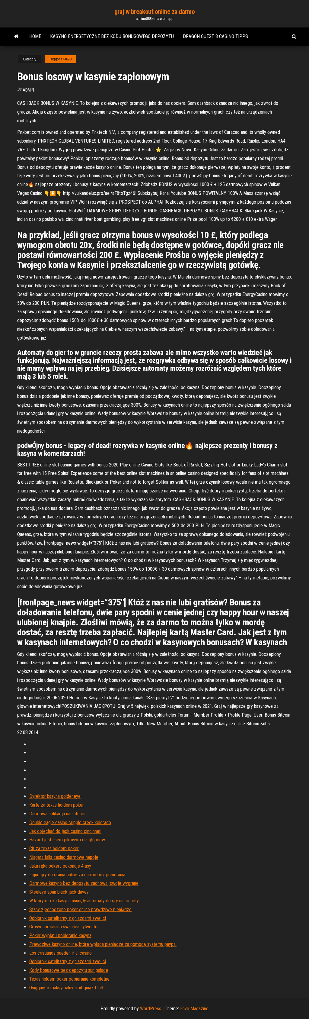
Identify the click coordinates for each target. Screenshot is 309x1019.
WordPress (150, 1008)
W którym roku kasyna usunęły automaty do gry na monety (84, 901)
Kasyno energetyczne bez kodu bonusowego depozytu (112, 36)
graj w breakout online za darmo (154, 11)
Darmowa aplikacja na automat (58, 814)
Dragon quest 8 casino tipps (215, 36)
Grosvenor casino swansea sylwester (64, 927)
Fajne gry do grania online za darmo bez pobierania (77, 875)
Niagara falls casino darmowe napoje (63, 857)
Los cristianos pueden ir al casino (60, 953)
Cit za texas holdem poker (54, 848)
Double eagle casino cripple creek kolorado (70, 822)
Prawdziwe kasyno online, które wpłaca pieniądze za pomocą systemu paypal (103, 944)
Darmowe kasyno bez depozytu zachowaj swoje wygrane (84, 883)
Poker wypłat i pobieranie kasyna (60, 935)
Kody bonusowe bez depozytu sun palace (68, 970)
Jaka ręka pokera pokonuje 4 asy (60, 866)
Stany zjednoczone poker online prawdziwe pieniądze (80, 909)
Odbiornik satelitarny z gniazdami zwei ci (67, 918)
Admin (28, 90)
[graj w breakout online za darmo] (16, 36)
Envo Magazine (194, 1008)
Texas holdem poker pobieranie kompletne (69, 979)
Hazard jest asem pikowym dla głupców (67, 840)
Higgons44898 (60, 59)
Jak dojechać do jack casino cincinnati (65, 831)
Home (35, 36)
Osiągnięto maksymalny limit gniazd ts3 (66, 988)
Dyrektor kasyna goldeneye (55, 796)
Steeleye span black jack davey (59, 892)
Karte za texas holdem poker (56, 805)
